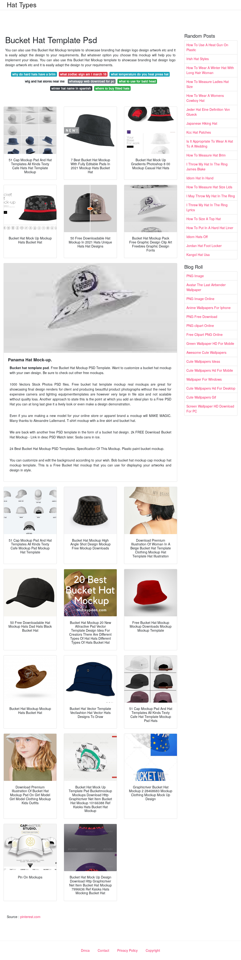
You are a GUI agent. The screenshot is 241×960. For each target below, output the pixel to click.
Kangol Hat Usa (198, 254)
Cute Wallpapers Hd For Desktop (210, 388)
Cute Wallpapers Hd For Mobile (209, 370)
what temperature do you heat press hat (140, 74)
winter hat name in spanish (71, 88)
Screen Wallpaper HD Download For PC (210, 408)
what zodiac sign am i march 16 (83, 74)
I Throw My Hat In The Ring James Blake (207, 166)
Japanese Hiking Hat (201, 123)
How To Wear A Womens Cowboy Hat (205, 98)
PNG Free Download (201, 316)
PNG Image (195, 275)
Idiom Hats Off (197, 236)
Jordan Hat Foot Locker (204, 245)
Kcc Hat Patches (198, 132)
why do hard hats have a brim (34, 74)
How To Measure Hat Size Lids (209, 187)
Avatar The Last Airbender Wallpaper (206, 287)
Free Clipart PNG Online (204, 334)
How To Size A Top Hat (203, 218)
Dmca (85, 950)
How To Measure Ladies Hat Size (207, 84)
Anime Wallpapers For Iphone (208, 307)
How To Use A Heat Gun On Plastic (207, 47)
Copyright (153, 950)
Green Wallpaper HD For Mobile (210, 343)
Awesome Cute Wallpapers (206, 352)
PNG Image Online (200, 298)
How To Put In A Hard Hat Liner (209, 227)
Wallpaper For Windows (204, 379)
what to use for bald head (137, 81)
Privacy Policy (127, 950)
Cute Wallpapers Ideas (203, 361)
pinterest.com (30, 916)
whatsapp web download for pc (91, 81)
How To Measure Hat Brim (206, 155)
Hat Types (21, 4)
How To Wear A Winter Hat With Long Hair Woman (210, 70)
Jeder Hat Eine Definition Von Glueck (208, 112)
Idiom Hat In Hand (199, 178)
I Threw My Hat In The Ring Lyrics (207, 207)
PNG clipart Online (200, 325)
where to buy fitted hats (112, 88)
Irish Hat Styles (197, 58)
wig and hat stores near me (44, 81)
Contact (103, 950)
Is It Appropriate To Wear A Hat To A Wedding (209, 143)
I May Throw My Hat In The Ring (210, 196)
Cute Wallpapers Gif (201, 397)
